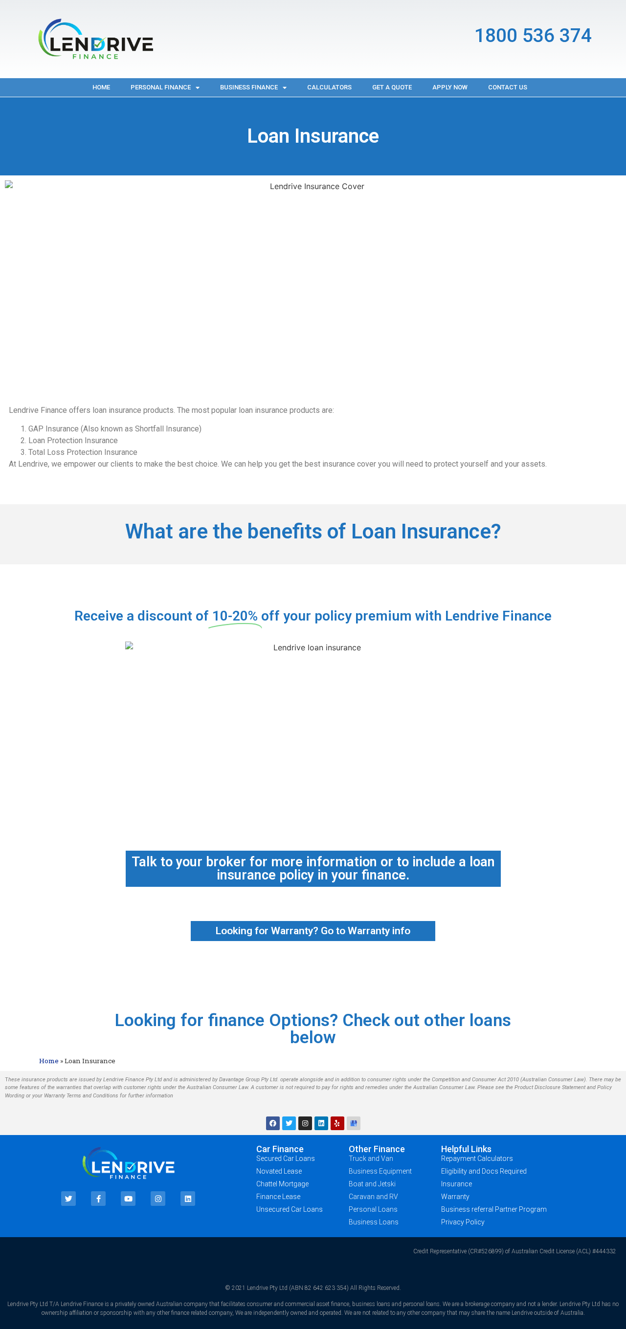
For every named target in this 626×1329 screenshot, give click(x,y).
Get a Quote (392, 87)
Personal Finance (161, 87)
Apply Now (450, 87)
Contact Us (507, 87)
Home (101, 87)
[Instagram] (305, 1123)
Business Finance (249, 87)
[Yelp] (337, 1123)
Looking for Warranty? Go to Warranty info (313, 931)
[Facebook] (273, 1123)
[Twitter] (289, 1123)
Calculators (329, 87)
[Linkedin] (321, 1123)
